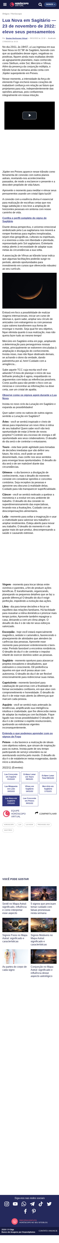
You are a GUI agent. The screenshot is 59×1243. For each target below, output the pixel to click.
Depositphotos (28, 1232)
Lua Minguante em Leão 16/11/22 (11, 788)
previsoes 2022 (44, 824)
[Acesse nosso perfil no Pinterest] (34, 1211)
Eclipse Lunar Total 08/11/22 (48, 777)
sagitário (8, 830)
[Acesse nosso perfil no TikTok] (40, 1204)
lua (19, 824)
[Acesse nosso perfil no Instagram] (6, 1204)
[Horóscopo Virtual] (17, 4)
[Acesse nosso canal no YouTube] (15, 1204)
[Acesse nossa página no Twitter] (49, 1204)
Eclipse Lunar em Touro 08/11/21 (29, 776)
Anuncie (53, 1231)
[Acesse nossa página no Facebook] (25, 1211)
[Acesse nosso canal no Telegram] (32, 1204)
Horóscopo (16, 13)
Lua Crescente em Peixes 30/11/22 (29, 800)
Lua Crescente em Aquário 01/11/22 (11, 776)
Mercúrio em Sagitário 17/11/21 (48, 788)
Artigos (5, 13)
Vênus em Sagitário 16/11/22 (29, 788)
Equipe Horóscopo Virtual (16, 38)
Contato (43, 1231)
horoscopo (9, 824)
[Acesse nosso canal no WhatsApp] (23, 1204)
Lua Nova (29, 824)
